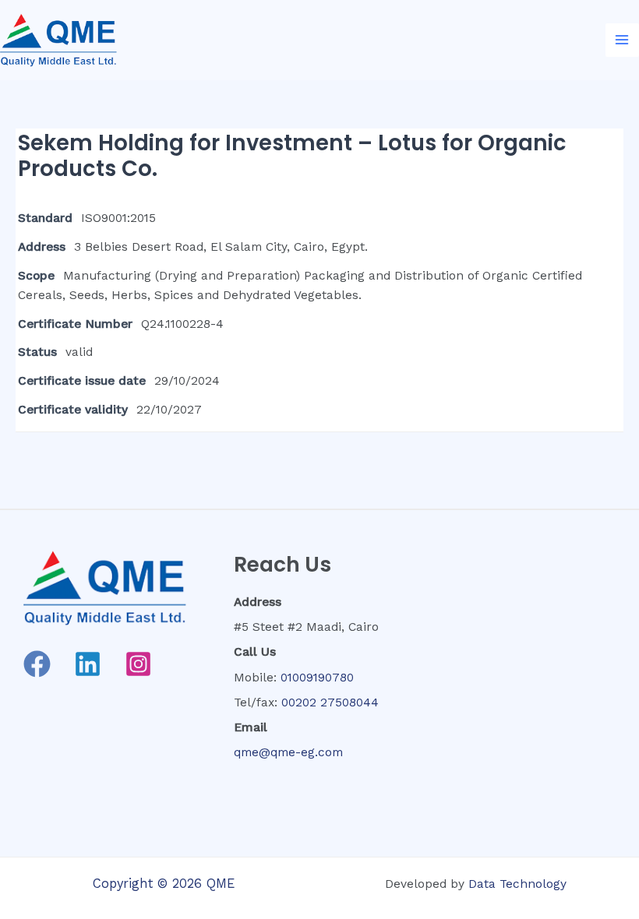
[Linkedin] (87, 664)
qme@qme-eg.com (288, 752)
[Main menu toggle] (622, 40)
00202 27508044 (330, 702)
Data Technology (517, 884)
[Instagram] (138, 664)
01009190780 (317, 678)
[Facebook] (37, 664)
